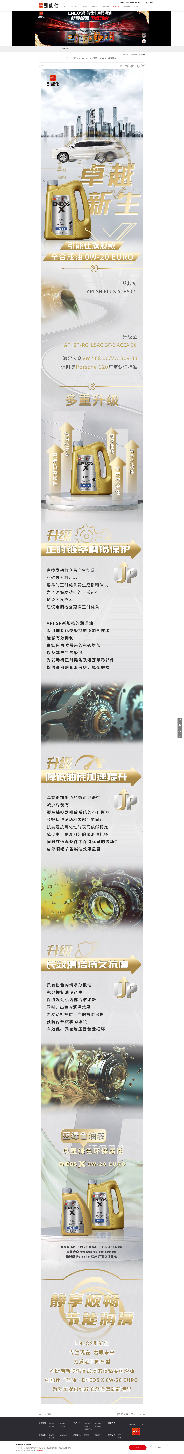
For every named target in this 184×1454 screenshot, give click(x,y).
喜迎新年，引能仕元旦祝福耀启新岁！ (131, 1414)
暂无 (46, 1414)
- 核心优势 (51, 1426)
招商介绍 (95, 6)
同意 (137, 1447)
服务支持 (106, 6)
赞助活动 (127, 6)
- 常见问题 (51, 1438)
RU (151, 2)
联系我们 (137, 6)
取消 (159, 1447)
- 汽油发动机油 (87, 1423)
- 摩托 (119, 1438)
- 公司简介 (51, 1423)
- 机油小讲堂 (63, 1435)
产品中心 (85, 6)
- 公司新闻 (86, 1435)
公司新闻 (65, 48)
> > (135, 54)
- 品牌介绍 (62, 1423)
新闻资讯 (116, 6)
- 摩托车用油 (98, 1426)
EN (147, 2)
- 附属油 (85, 1426)
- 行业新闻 (97, 1435)
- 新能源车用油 (87, 1429)
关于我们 (74, 6)
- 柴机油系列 (98, 1423)
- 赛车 (119, 1435)
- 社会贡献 (62, 1426)
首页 (65, 6)
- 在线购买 (51, 1435)
